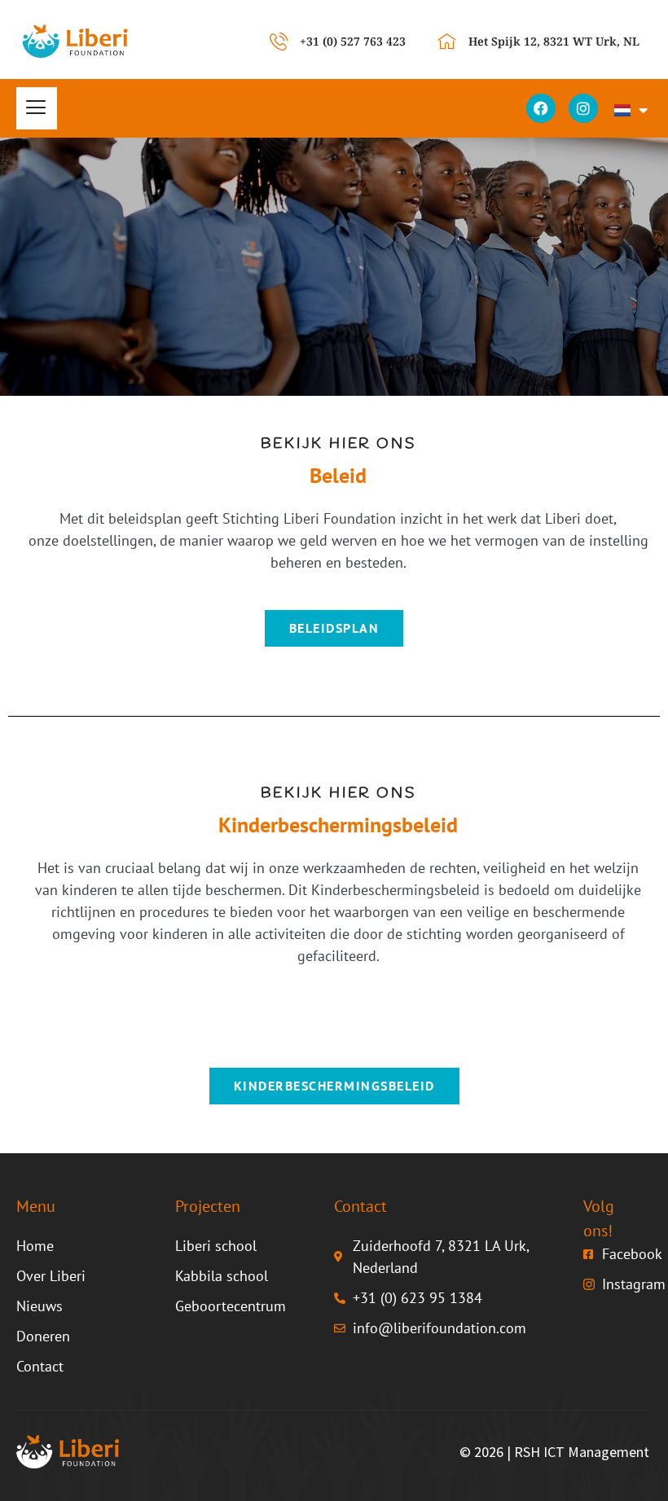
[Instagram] (583, 108)
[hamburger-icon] (36, 108)
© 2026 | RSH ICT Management (554, 1451)
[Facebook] (541, 108)
